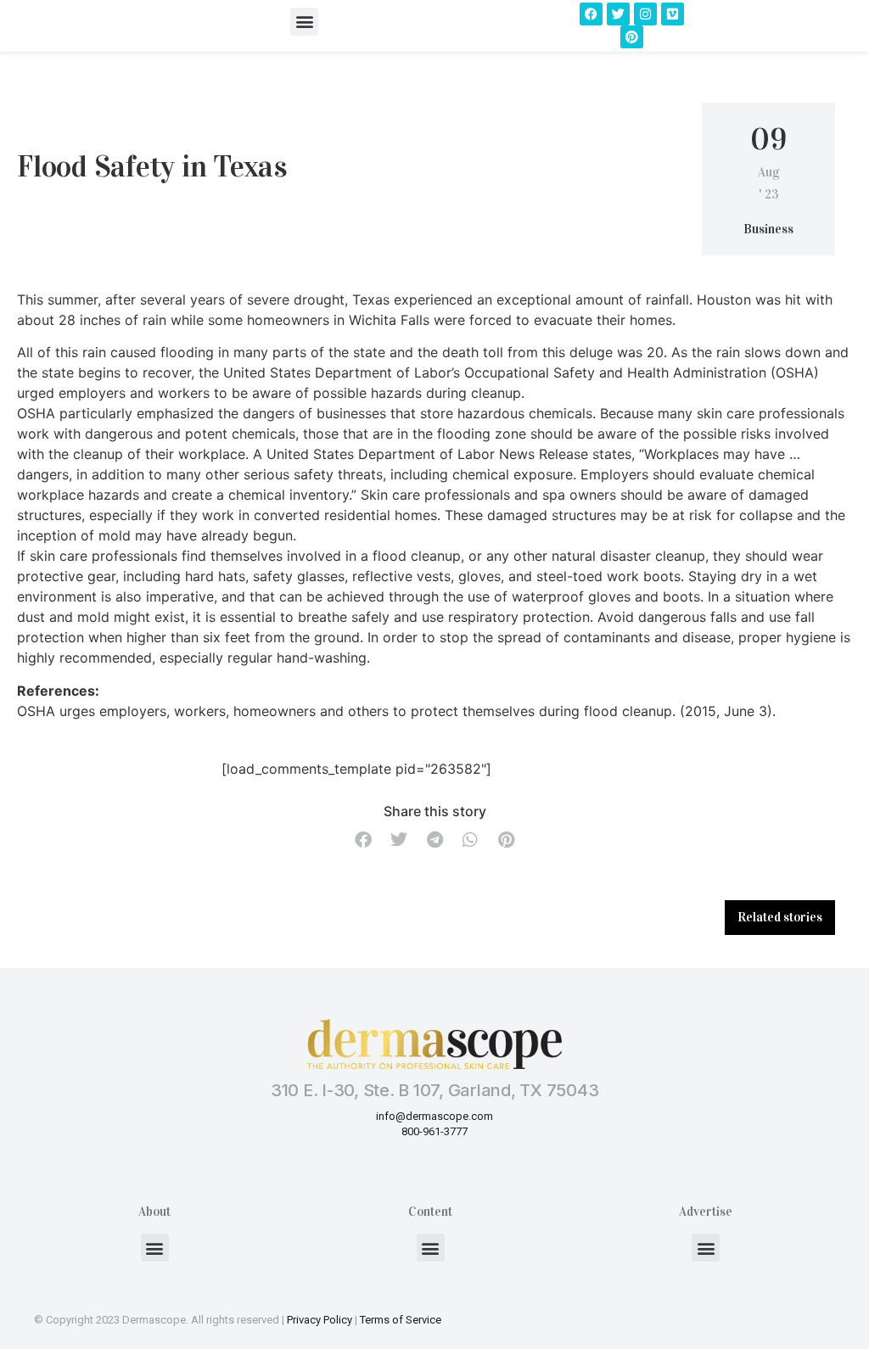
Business (768, 229)
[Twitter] (618, 14)
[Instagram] (645, 14)
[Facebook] (591, 14)
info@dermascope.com (434, 1116)
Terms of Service (400, 1319)
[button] (304, 22)
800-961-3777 (434, 1131)
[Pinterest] (631, 36)
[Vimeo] (672, 14)
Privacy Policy (319, 1319)
